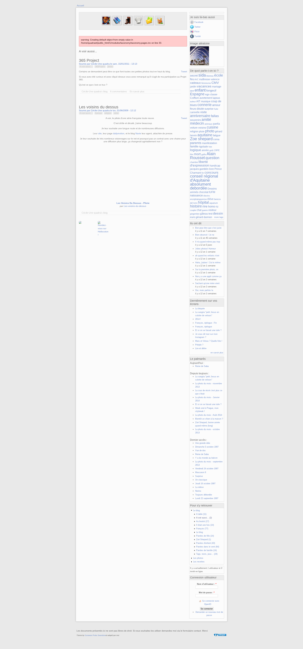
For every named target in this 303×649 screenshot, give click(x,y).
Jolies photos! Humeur (205, 248)
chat (199, 210)
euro (192, 217)
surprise (209, 108)
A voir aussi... (86, 66)
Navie (138, 133)
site (100, 133)
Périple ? (199, 345)
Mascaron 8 (200, 472)
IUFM (212, 192)
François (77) (202, 528)
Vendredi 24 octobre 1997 (206, 468)
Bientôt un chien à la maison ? (209, 419)
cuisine (212, 127)
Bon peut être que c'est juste (208, 228)
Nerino (198, 491)
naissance (196, 195)
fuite (216, 109)
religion (108, 113)
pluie (202, 131)
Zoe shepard (201, 138)
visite (203, 112)
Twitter (197, 27)
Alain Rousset (203, 155)
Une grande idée (202, 443)
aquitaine (204, 135)
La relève (199, 487)
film (191, 154)
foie (210, 147)
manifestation (209, 143)
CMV (215, 82)
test (210, 213)
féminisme (206, 83)
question (212, 158)
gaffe (203, 154)
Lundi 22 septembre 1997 (206, 498)
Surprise (199, 476)
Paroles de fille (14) (205, 536)
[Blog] (117, 24)
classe (213, 94)
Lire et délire (200, 348)
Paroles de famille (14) (206, 550)
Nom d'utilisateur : (206, 584)
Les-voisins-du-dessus (135, 206)
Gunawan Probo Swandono (95, 635)
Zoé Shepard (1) (203, 539)
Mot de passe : (206, 592)
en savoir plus (217, 352)
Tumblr (197, 36)
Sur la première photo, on (206, 269)
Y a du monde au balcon (206, 458)
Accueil (80, 5)
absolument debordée (200, 186)
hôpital (203, 202)
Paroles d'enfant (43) (205, 543)
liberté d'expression (199, 163)
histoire (196, 206)
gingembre (194, 214)
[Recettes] (138, 24)
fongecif (211, 90)
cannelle (195, 112)
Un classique (201, 480)
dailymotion (118, 133)
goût (211, 150)
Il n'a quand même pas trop (207, 242)
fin (203, 173)
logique (195, 150)
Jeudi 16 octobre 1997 (205, 483)
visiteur (212, 210)
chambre (194, 162)
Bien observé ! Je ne (204, 235)
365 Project (89, 60)
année (205, 150)
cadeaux (195, 82)
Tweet (184, 71)
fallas (215, 116)
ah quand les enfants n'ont (207, 255)
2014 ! (198, 319)
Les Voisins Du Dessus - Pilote (132, 203)
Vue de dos (200, 450)
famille (194, 146)
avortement (205, 98)
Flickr (196, 31)
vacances (204, 86)
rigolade (203, 146)
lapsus (216, 98)
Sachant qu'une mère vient (207, 283)
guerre (205, 210)
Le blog (196, 510)
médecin (197, 123)
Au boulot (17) (202, 521)
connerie (204, 105)
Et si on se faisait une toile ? (208, 330)
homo (211, 206)
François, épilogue (203, 326)
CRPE (217, 150)
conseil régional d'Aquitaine (204, 178)
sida (202, 75)
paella (216, 123)
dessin (218, 213)
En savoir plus (137, 91)
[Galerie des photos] (127, 24)
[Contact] (149, 24)
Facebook (198, 22)
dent (192, 91)
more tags (218, 217)
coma (216, 139)
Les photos (198, 558)
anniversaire (200, 116)
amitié (206, 120)
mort (197, 154)
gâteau (204, 213)
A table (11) (201, 514)
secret (194, 75)
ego (207, 94)
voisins (202, 127)
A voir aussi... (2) (204, 518)
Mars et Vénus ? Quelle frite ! (208, 341)
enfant (200, 90)
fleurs (193, 108)
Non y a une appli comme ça (208, 276)
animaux (208, 124)
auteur (193, 101)
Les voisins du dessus (98, 107)
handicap (215, 165)
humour (98, 113)
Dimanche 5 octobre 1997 (207, 447)
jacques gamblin (199, 169)
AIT (198, 101)
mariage (216, 86)
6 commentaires (118, 91)
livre (211, 169)
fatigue (216, 135)
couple (193, 210)
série (116, 113)
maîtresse (204, 79)
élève (210, 199)
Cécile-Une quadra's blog (94, 91)
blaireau (210, 76)
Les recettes (199, 561)
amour (216, 105)
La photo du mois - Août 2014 (208, 415)
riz (217, 206)
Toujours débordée (203, 495)
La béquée (200, 308)
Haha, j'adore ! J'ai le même (207, 262)
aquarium (213, 203)
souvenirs (195, 120)
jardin (193, 86)
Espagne (197, 94)
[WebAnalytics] (220, 638)
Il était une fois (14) (205, 525)
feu (192, 79)
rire (204, 206)
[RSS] (160, 24)
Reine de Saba (202, 366)
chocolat (203, 192)
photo (110, 66)
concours (211, 172)
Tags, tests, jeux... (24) (206, 554)
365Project (100, 66)
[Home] (106, 24)
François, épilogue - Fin (206, 323)
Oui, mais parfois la (204, 290)
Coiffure (194, 98)
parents (195, 143)
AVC (196, 79)
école (218, 75)
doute (200, 108)
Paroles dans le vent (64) (207, 547)
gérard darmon (204, 217)
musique (206, 101)
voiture (194, 127)
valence (215, 79)
